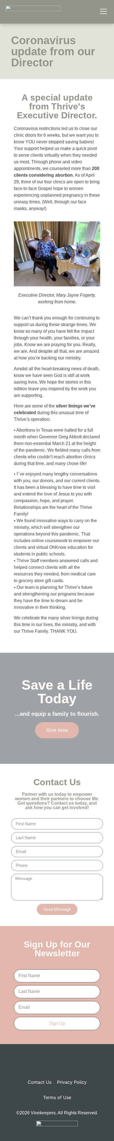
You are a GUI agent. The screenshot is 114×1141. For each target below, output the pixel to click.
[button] (103, 12)
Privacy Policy (72, 1082)
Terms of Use (57, 1097)
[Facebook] (49, 1062)
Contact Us (39, 1082)
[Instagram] (65, 1062)
